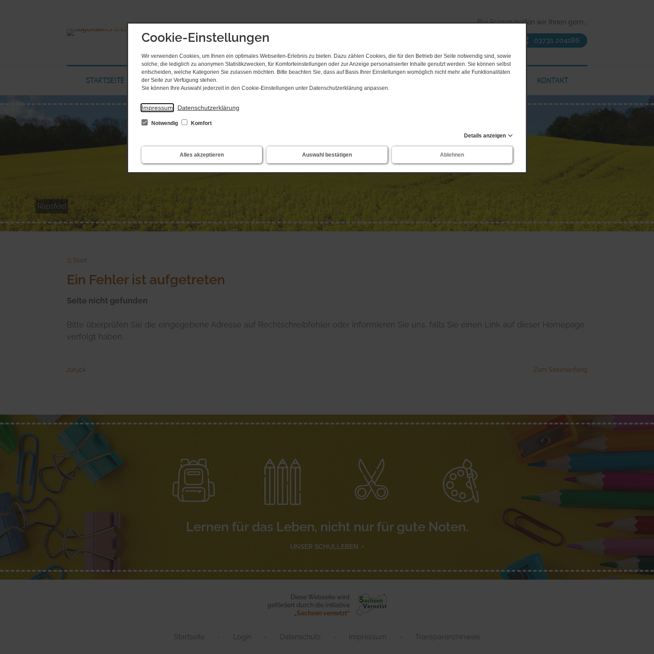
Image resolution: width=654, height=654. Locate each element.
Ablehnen (452, 155)
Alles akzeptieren (202, 155)
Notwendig (164, 123)
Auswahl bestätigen (327, 155)
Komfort (201, 123)
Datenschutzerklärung (208, 107)
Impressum (157, 107)
